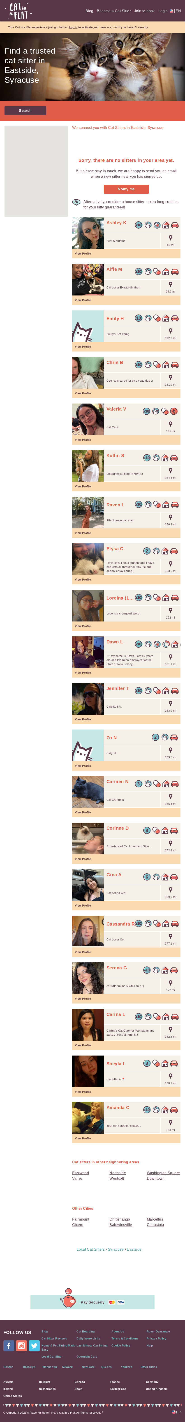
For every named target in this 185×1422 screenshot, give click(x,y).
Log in (73, 27)
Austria (8, 1382)
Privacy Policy (156, 1338)
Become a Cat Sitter (114, 11)
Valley (77, 1178)
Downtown (156, 1178)
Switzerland (118, 1389)
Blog (89, 11)
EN (177, 11)
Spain (78, 1389)
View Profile (83, 253)
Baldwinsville (120, 1225)
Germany (152, 1382)
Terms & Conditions (124, 1338)
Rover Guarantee (158, 1331)
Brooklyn (29, 1367)
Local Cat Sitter (52, 1356)
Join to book (144, 11)
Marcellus (155, 1219)
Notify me (126, 189)
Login (163, 11)
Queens (106, 1367)
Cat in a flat (18, 11)
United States (12, 1396)
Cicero (77, 1225)
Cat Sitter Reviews (54, 1338)
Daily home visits (88, 1338)
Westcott (116, 1178)
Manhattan (50, 1367)
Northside (117, 1173)
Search (25, 111)
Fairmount (80, 1219)
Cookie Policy (120, 1345)
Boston (8, 1367)
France (115, 1382)
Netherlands (47, 1389)
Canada (80, 1382)
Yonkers (126, 1367)
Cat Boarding (85, 1331)
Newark (67, 1367)
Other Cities (149, 1367)
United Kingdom (157, 1389)
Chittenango (119, 1219)
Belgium (44, 1382)
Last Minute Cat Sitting (91, 1345)
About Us (117, 1331)
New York (88, 1367)
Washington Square (163, 1173)
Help (150, 1345)
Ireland (8, 1389)
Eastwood (80, 1173)
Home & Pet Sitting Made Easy (58, 1347)
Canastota (155, 1225)
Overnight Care (86, 1356)
